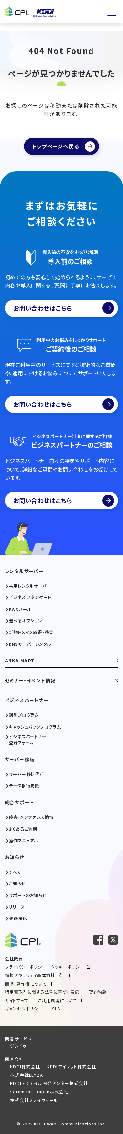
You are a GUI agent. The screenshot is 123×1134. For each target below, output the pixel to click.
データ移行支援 (24, 786)
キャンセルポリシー (23, 1008)
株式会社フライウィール (34, 1100)
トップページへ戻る (55, 146)
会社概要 (14, 958)
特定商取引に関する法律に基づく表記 (42, 992)
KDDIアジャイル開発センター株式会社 (49, 1083)
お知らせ (14, 857)
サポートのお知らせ (28, 895)
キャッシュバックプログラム (35, 727)
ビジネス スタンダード (30, 597)
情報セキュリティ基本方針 (30, 975)
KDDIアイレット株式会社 (71, 1066)
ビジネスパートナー (27, 700)
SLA (56, 1008)
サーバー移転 (19, 759)
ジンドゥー (21, 1046)
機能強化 (18, 918)
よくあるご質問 (23, 829)
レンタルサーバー (24, 571)
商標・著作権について (26, 984)
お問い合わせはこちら (42, 308)
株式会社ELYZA (26, 1075)
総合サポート (19, 802)
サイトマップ (16, 1000)
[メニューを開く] (111, 12)
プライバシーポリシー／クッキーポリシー (44, 967)
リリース (17, 907)
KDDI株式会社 (25, 1066)
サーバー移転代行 (26, 774)
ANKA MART (20, 661)
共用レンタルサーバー (30, 586)
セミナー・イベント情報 (30, 681)
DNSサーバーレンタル (30, 644)
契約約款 (98, 992)
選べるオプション (25, 621)
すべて (15, 872)
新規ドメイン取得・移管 (31, 632)
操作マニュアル (23, 841)
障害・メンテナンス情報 (31, 817)
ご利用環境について (57, 1000)
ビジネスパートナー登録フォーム (28, 740)
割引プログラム (24, 715)
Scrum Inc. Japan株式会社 (39, 1092)
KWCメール (20, 609)
